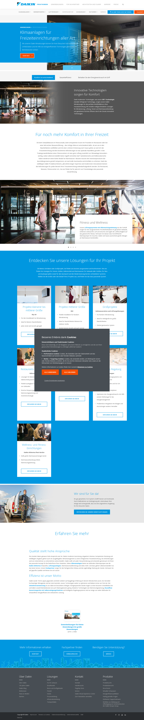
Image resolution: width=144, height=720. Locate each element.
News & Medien (24, 694)
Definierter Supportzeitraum (112, 699)
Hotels (49, 694)
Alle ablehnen (69, 372)
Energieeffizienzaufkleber (111, 694)
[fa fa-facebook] (115, 714)
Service (103, 12)
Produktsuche (107, 683)
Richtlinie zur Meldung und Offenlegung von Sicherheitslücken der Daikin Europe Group (114, 704)
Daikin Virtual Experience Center (85, 694)
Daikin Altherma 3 (35, 566)
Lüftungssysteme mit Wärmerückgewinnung (101, 227)
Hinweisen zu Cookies (85, 367)
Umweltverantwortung (37, 585)
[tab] (43, 77)
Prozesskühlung (52, 696)
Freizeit (49, 691)
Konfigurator (67, 12)
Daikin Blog (22, 688)
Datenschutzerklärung (58, 714)
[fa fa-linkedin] (125, 714)
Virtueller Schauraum (109, 691)
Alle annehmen (50, 372)
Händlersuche (79, 685)
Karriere (21, 696)
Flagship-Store (79, 688)
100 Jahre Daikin (24, 685)
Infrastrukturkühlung (53, 699)
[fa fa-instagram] (119, 714)
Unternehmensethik (73, 714)
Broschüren (106, 688)
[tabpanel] (72, 102)
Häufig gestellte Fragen (110, 696)
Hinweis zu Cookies (44, 714)
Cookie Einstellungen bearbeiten (54, 380)
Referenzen (22, 691)
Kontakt (77, 683)
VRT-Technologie (108, 99)
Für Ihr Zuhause (52, 683)
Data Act (19, 717)
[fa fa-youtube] (122, 714)
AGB (82, 714)
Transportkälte (51, 702)
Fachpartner (50, 568)
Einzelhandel (51, 685)
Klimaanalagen (76, 563)
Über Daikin (22, 683)
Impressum (33, 714)
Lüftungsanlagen (55, 566)
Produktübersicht (108, 685)
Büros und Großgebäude (55, 688)
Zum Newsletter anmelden (83, 696)
